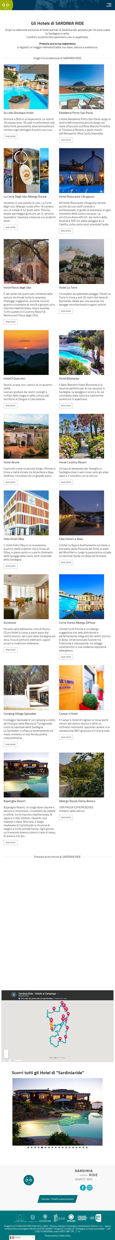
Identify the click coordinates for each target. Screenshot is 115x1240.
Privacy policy (51, 1235)
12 (66, 1147)
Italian (17, 1237)
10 (59, 1147)
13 (69, 1147)
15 (76, 1147)
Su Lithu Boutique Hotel (18, 113)
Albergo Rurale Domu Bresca (77, 801)
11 (62, 1147)
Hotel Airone (11, 462)
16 (80, 1147)
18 (87, 1147)
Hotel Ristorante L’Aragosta (76, 196)
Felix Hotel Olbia (14, 539)
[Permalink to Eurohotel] (57, 1112)
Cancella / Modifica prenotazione (57, 1199)
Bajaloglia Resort (15, 801)
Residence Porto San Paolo (76, 113)
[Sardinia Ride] (5, 5)
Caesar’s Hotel (68, 713)
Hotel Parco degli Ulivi (17, 287)
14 (73, 1147)
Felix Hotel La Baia (71, 539)
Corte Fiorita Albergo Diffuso (77, 622)
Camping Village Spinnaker (20, 713)
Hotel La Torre (68, 287)
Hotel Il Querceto (14, 378)
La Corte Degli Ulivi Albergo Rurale (25, 196)
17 (83, 1147)
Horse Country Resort (73, 462)
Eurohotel (10, 622)
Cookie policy (64, 1235)
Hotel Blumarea (69, 378)
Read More (11, 136)
